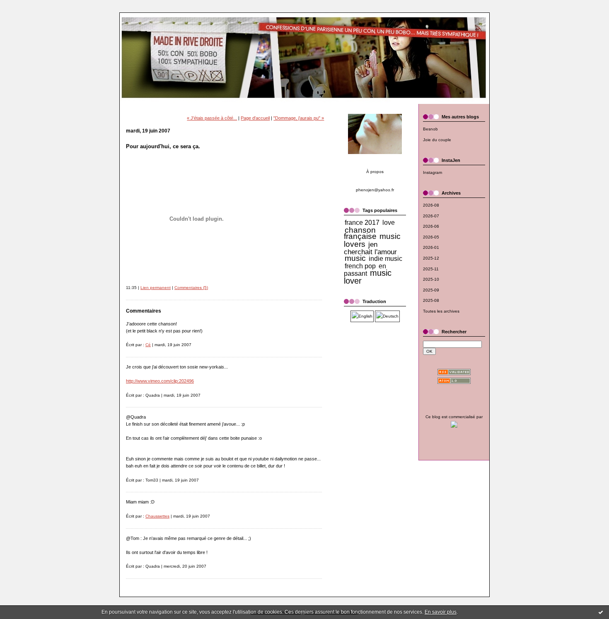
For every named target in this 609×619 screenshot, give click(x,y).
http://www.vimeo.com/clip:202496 (160, 380)
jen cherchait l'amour (370, 248)
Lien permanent (155, 287)
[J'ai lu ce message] (600, 612)
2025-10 (431, 279)
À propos (375, 171)
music (355, 258)
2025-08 (431, 300)
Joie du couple (437, 139)
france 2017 (362, 222)
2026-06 (431, 226)
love (388, 222)
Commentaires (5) (191, 287)
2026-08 (431, 205)
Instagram (432, 172)
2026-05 (431, 237)
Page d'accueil (255, 118)
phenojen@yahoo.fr (375, 190)
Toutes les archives (441, 311)
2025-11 (431, 269)
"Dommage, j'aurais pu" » (298, 118)
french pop (360, 266)
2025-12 (431, 258)
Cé (148, 344)
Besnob (430, 129)
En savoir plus (441, 612)
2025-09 (431, 290)
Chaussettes (157, 516)
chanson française (360, 233)
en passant (365, 270)
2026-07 (431, 216)
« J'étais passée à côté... (212, 118)
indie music (385, 258)
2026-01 (431, 247)
